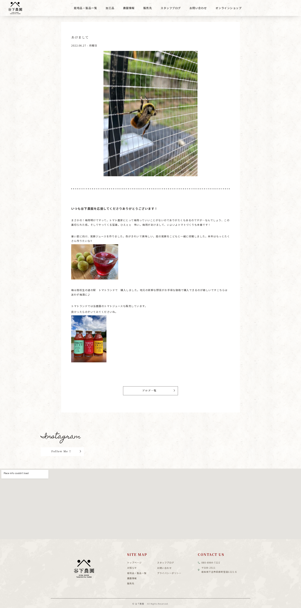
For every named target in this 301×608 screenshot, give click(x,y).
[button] (150, 390)
